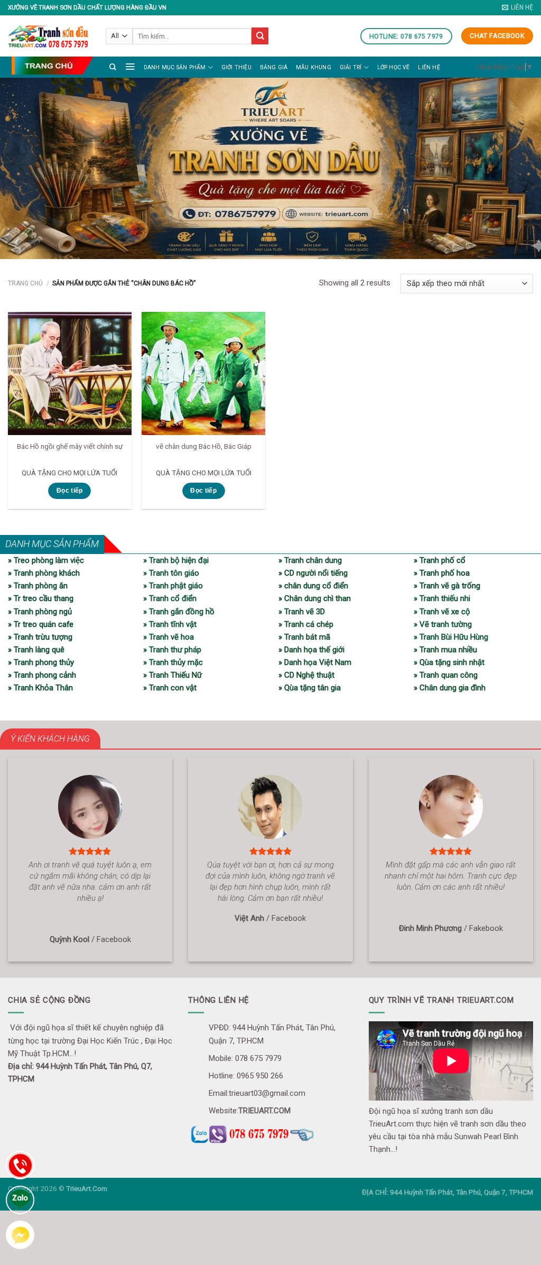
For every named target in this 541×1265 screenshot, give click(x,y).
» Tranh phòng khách (44, 573)
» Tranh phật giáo (173, 585)
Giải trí (351, 67)
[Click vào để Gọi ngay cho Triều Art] (270, 1133)
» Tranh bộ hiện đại (176, 560)
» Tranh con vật (170, 687)
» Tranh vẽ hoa (168, 637)
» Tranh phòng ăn (38, 585)
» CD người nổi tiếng (313, 573)
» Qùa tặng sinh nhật (449, 662)
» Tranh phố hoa (442, 573)
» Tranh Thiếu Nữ (172, 675)
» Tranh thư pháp (172, 649)
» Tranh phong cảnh (42, 675)
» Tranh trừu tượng (40, 637)
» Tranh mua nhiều (445, 649)
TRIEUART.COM (264, 1110)
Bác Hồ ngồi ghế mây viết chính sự (70, 446)
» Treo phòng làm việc (46, 560)
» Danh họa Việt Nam (314, 662)
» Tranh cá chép (305, 624)
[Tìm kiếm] (112, 67)
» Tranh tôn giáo (171, 573)
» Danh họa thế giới (311, 649)
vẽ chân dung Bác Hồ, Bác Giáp (203, 446)
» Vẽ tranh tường (443, 624)
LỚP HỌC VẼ (393, 67)
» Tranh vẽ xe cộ (442, 611)
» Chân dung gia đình (450, 687)
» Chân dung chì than (314, 598)
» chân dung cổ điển (313, 585)
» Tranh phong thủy (41, 662)
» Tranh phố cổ (439, 560)
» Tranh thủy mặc (173, 662)
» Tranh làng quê (36, 649)
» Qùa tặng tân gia (309, 687)
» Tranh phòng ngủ (40, 611)
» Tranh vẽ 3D (301, 611)
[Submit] (259, 35)
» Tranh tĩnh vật (170, 624)
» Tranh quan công (446, 675)
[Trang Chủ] (52, 65)
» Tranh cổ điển (170, 598)
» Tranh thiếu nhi (442, 598)
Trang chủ (25, 283)
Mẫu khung (313, 67)
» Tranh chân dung (310, 560)
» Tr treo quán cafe (40, 624)
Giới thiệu (236, 67)
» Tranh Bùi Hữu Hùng (451, 637)
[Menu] (129, 66)
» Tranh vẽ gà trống (447, 585)
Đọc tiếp (70, 490)
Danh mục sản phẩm (175, 67)
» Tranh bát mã (304, 637)
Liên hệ (429, 67)
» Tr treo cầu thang (40, 598)
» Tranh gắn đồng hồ (178, 611)
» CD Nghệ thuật (306, 675)
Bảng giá (274, 67)
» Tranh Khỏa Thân (40, 687)
